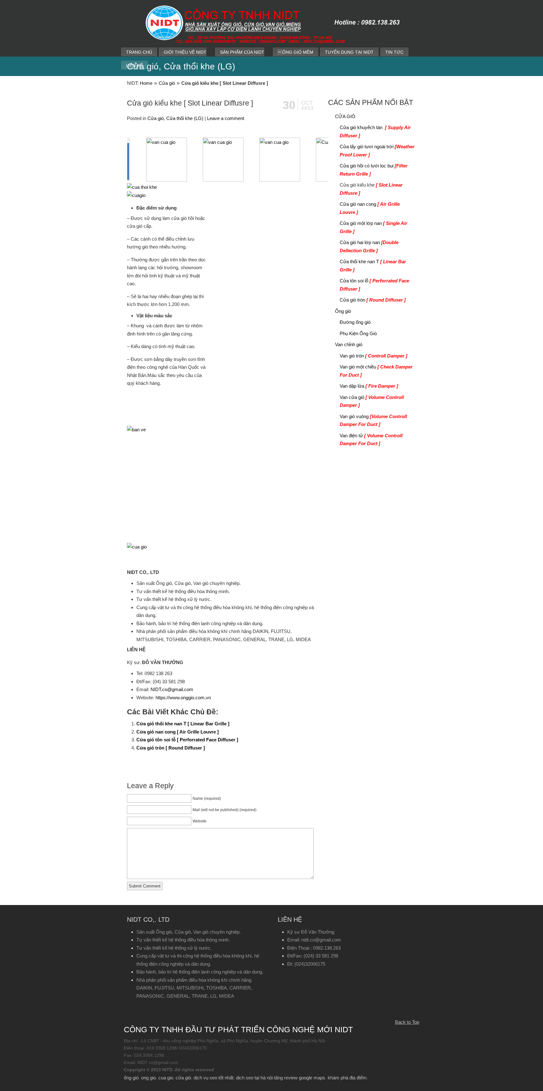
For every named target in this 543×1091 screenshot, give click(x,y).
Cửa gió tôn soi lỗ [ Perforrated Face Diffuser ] (187, 739)
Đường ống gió (355, 322)
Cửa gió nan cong (370, 208)
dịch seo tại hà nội (254, 1077)
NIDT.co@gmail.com (172, 689)
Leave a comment (225, 118)
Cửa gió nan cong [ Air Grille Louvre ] (177, 731)
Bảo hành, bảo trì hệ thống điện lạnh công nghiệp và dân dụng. (199, 971)
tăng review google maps (299, 1077)
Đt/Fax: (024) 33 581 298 (312, 955)
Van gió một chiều (376, 371)
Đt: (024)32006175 (306, 964)
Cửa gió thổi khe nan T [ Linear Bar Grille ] (182, 723)
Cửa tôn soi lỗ (374, 285)
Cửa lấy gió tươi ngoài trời (377, 150)
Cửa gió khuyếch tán (375, 131)
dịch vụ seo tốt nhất (213, 1077)
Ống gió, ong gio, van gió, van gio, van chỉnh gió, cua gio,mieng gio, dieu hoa (315, 28)
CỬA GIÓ (345, 116)
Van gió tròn (373, 355)
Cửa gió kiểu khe (371, 189)
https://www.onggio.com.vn (183, 697)
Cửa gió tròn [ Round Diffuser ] (170, 747)
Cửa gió (167, 83)
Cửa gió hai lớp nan (369, 246)
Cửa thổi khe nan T (373, 265)
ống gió (131, 1077)
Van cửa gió (372, 401)
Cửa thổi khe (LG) (184, 118)
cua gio (165, 1077)
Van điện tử (371, 439)
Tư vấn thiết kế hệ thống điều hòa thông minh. (183, 939)
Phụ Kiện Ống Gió (358, 333)
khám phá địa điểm (347, 1077)
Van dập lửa (369, 386)
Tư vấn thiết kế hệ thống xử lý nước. (173, 948)
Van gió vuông (373, 420)
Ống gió (343, 311)
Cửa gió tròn (373, 300)
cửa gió (183, 1077)
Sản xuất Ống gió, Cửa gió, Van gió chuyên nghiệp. (188, 932)
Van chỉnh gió (348, 344)
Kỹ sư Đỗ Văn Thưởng (310, 932)
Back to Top (407, 1022)
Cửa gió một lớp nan (373, 227)
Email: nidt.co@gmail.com (314, 939)
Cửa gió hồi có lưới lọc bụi (374, 170)
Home (146, 83)
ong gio (148, 1077)
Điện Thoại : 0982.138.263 (314, 948)
